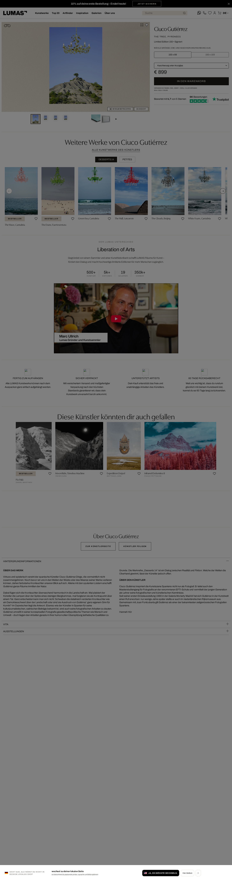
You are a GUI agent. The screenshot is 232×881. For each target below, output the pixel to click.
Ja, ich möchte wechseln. (162, 873)
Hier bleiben (187, 873)
